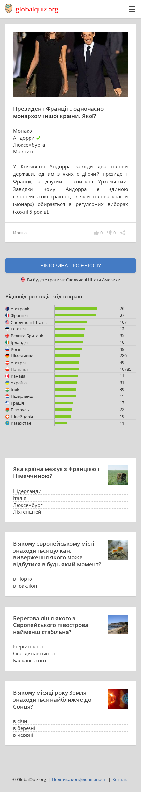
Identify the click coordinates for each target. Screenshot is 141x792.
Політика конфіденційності (79, 779)
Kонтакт (120, 779)
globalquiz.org (37, 9)
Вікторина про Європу (70, 265)
